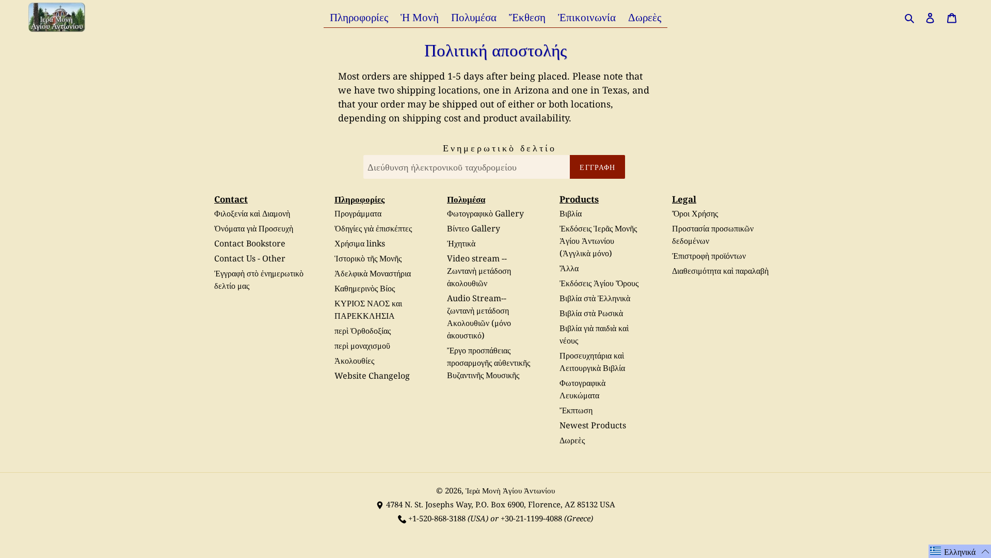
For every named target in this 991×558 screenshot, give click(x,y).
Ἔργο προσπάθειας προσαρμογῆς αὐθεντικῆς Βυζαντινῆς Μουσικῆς (488, 363)
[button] (960, 551)
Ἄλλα (569, 268)
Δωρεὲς (572, 440)
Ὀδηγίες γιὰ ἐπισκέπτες (373, 228)
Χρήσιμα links (359, 243)
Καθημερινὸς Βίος (364, 288)
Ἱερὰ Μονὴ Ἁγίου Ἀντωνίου (510, 490)
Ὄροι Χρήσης (695, 213)
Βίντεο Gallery (473, 228)
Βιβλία (571, 213)
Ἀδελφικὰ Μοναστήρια (372, 273)
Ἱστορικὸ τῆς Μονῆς (368, 258)
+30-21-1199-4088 (531, 518)
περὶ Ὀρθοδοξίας (362, 330)
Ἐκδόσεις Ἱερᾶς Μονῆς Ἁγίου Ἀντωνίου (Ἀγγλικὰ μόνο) (598, 241)
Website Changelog (372, 375)
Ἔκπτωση (576, 410)
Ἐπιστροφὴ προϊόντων (709, 255)
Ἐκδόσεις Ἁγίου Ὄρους (599, 283)
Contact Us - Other (249, 258)
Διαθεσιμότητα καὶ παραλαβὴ (720, 270)
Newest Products (593, 425)
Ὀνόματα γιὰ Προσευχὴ (253, 228)
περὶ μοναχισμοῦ (362, 345)
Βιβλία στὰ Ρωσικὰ (591, 313)
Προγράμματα (357, 213)
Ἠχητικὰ (461, 243)
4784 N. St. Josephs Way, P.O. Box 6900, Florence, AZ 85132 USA (500, 504)
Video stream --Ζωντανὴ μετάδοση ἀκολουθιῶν (479, 271)
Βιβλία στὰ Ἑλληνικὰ (595, 298)
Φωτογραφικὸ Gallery (485, 213)
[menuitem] (359, 17)
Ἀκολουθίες (354, 360)
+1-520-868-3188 (437, 518)
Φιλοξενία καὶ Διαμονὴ (252, 213)
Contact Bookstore (249, 243)
